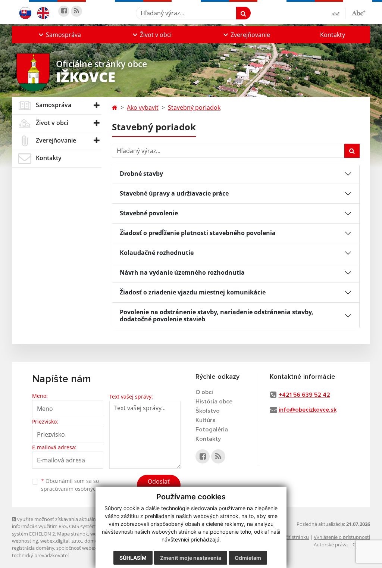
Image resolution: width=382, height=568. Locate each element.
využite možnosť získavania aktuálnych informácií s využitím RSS (58, 523)
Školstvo (207, 411)
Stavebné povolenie (149, 213)
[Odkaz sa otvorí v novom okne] (63, 11)
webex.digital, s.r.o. (61, 540)
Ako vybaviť (143, 107)
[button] (59, 34)
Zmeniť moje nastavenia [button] (190, 558)
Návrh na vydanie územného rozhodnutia (182, 272)
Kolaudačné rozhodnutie (157, 253)
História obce (213, 402)
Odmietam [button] (248, 558)
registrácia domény (33, 547)
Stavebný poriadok (194, 107)
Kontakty (332, 35)
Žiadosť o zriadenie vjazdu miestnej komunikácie (193, 292)
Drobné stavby (141, 173)
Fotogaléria (211, 430)
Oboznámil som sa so (79, 484)
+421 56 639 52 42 (304, 395)
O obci (204, 392)
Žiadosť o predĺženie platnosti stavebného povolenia (198, 233)
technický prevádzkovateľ (40, 555)
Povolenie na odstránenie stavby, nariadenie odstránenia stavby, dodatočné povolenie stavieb (216, 315)
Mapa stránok (72, 533)
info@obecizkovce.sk (307, 410)
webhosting (25, 540)
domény (93, 540)
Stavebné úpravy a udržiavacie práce (174, 193)
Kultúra (205, 420)
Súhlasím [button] (133, 558)
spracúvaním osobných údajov (79, 488)
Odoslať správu (159, 485)
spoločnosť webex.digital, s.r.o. (90, 547)
